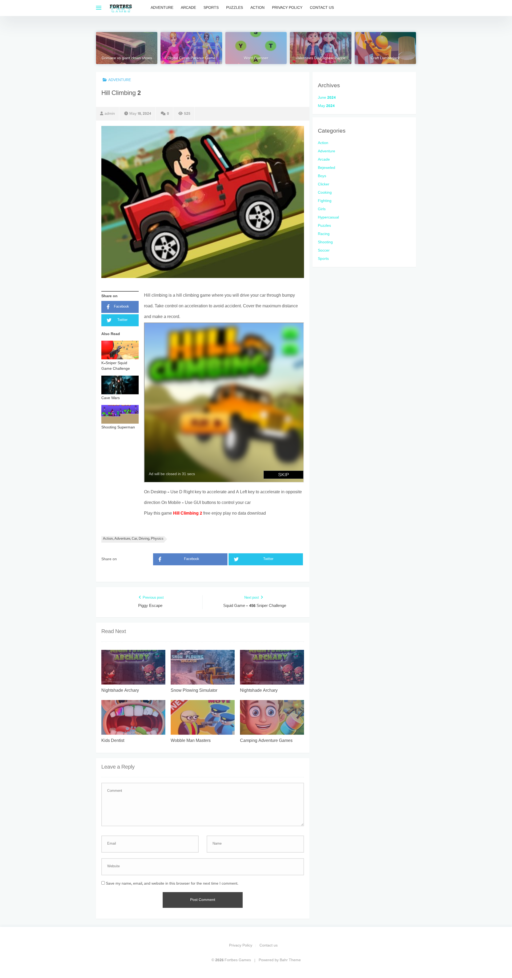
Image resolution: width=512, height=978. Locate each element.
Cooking (325, 193)
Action (257, 8)
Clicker (323, 184)
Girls (322, 209)
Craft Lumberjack (385, 58)
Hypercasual (328, 217)
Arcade (188, 8)
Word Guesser (256, 58)
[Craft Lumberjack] (385, 48)
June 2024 (327, 98)
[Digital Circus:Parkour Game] (191, 48)
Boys (322, 176)
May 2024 (326, 106)
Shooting (325, 242)
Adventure (162, 8)
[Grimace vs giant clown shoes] (126, 48)
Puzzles (234, 8)
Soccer (324, 251)
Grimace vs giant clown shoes (127, 58)
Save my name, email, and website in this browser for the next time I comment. (172, 884)
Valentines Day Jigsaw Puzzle (321, 58)
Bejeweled (326, 168)
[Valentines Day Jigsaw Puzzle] (320, 48)
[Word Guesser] (256, 48)
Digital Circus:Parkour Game (191, 58)
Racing (324, 234)
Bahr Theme (290, 960)
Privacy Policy (287, 8)
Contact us (322, 8)
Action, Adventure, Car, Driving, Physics (133, 539)
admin (110, 114)
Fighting (324, 201)
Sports (211, 8)
